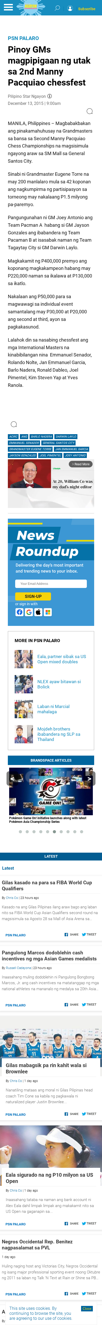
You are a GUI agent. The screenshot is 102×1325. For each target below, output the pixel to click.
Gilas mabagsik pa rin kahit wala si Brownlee (46, 1068)
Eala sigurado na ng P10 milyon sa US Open (49, 1178)
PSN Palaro (23, 38)
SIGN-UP (33, 596)
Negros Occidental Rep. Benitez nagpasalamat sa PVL (37, 1245)
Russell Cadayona (18, 968)
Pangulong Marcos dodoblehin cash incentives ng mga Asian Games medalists (49, 956)
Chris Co (12, 898)
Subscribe (86, 9)
